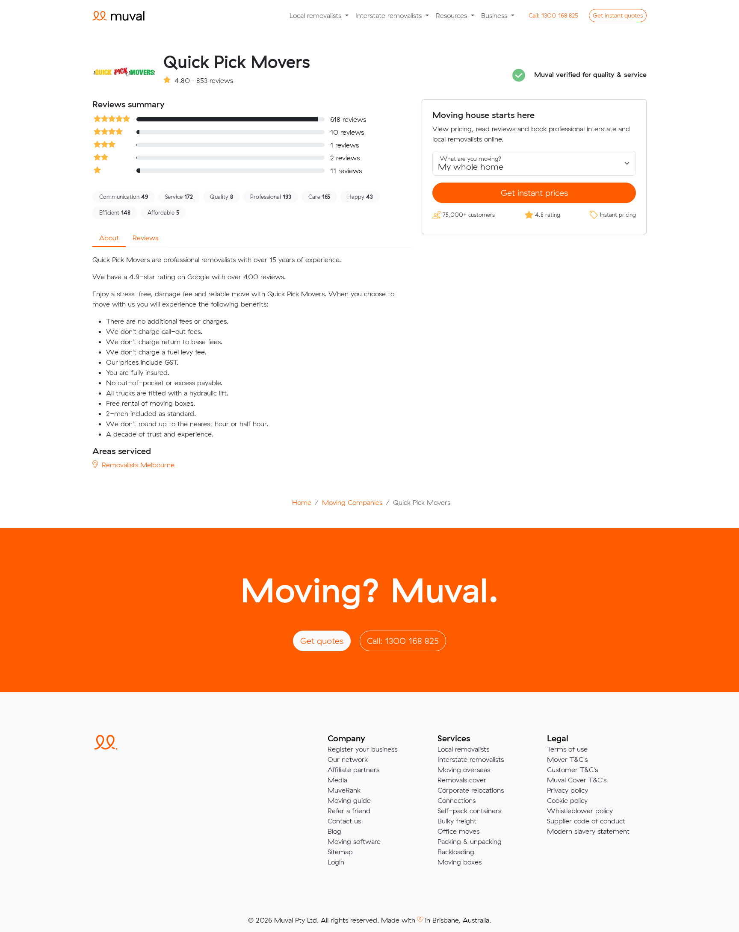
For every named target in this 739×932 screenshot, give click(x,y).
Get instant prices (534, 192)
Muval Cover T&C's (576, 780)
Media (337, 780)
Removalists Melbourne (137, 464)
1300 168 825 (553, 15)
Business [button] (495, 15)
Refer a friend (349, 810)
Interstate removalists (470, 759)
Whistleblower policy (580, 810)
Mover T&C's (567, 759)
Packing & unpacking (469, 841)
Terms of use (567, 749)
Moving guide (349, 800)
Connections (456, 800)
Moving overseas (463, 769)
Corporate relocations (470, 790)
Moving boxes (459, 862)
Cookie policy (567, 800)
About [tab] (109, 237)
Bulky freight (456, 821)
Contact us (344, 821)
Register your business (362, 749)
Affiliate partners (353, 769)
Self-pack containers (469, 810)
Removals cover (461, 780)
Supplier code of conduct (586, 821)
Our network (348, 759)
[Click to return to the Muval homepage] (118, 15)
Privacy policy (567, 790)
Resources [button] (452, 15)
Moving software (354, 841)
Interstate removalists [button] (389, 15)
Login (336, 862)
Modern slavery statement (588, 831)
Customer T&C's (572, 769)
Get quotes (618, 15)
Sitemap (340, 851)
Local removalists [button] (316, 15)
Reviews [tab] (145, 237)
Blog (334, 831)
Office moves (458, 831)
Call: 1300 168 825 (403, 640)
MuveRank (344, 790)
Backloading (455, 851)
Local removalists (463, 749)
